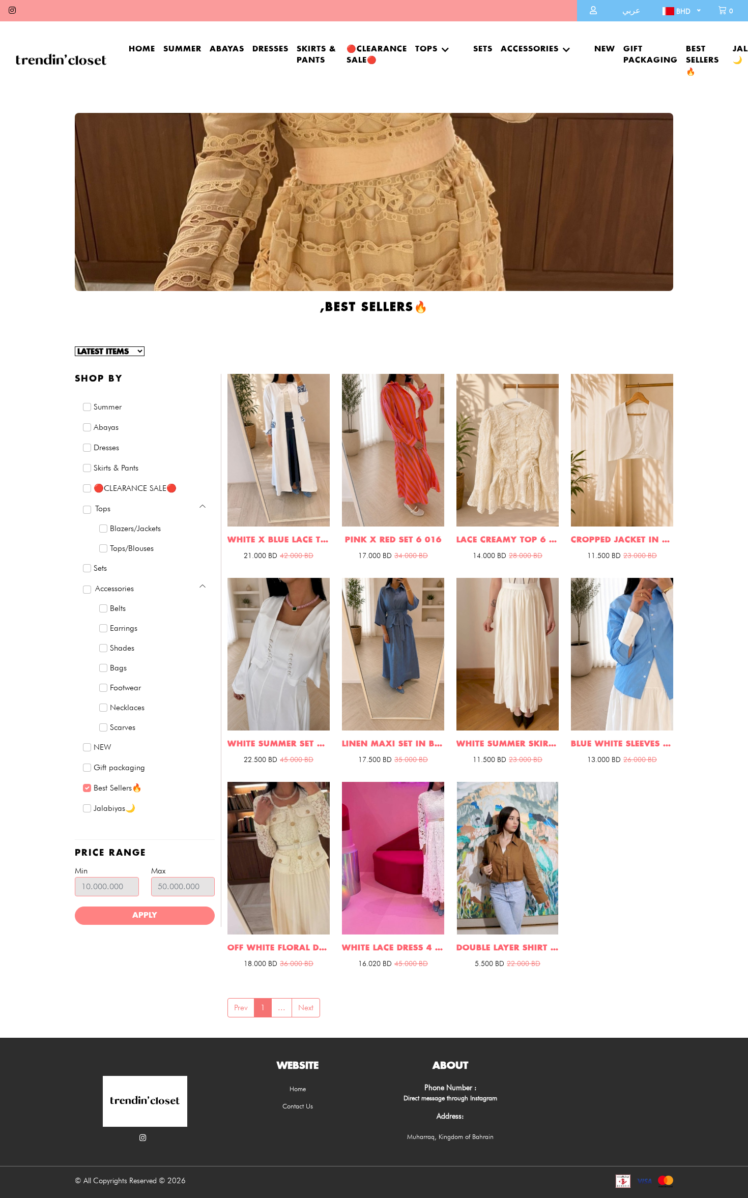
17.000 (375, 555)
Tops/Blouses (132, 548)
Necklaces (127, 707)
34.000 (411, 555)
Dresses (270, 49)
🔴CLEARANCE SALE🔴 (377, 55)
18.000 (260, 963)
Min (81, 870)
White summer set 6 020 (278, 744)
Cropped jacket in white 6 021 (622, 540)
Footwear (125, 687)
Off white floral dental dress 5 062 (278, 948)
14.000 (489, 555)
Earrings (123, 628)
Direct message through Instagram (450, 1098)
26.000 (640, 759)
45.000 (296, 759)
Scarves (122, 727)
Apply (144, 915)
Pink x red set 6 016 (393, 540)
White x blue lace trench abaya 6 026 (278, 540)
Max (158, 870)
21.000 (260, 555)
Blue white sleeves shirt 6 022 (622, 744)
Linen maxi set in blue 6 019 (393, 744)
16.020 (375, 963)
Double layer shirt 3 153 (507, 948)
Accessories (530, 49)
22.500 (260, 759)
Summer (182, 49)
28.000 (525, 555)
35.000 (411, 759)
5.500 (489, 963)
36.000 (296, 963)
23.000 (640, 555)
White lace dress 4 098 (393, 948)
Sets (483, 49)
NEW (604, 49)
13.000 (604, 759)
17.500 (375, 759)
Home (142, 49)
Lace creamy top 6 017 (507, 540)
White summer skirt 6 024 (507, 744)
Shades (122, 648)
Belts (118, 608)
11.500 (604, 555)
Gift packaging (650, 55)
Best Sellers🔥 (702, 60)
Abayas (227, 49)
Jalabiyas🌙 (114, 808)
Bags (118, 668)
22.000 (523, 963)
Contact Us (297, 1106)
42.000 (296, 555)
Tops (426, 49)
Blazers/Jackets (135, 528)
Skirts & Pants (316, 55)
